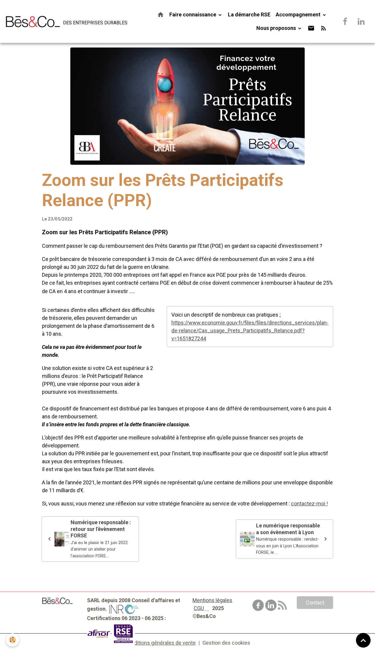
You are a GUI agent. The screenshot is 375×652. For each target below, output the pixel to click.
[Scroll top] (363, 640)
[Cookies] (12, 639)
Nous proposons (276, 28)
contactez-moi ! (309, 503)
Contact (315, 603)
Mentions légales (212, 600)
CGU (199, 608)
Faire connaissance (193, 14)
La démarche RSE (249, 14)
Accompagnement (299, 14)
